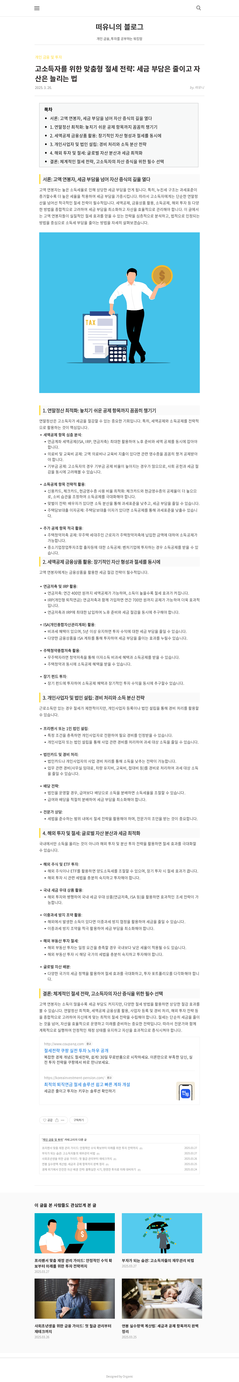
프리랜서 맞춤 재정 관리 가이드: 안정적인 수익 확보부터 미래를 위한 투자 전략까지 (90, 1148)
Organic (128, 1376)
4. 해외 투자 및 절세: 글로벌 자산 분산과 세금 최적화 (96, 153)
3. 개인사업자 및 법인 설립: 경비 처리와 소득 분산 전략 (98, 144)
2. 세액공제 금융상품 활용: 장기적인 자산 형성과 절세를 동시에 (106, 135)
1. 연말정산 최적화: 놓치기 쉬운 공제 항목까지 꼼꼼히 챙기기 (104, 127)
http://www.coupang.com (64, 1044)
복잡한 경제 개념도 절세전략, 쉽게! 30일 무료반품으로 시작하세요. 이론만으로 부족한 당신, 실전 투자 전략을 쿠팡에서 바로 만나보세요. (118, 1059)
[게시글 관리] (63, 1120)
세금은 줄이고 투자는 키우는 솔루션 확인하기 (80, 1090)
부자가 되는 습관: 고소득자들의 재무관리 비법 (68, 1153)
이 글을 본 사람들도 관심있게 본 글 (65, 1205)
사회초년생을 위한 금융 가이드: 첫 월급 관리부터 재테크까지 (77, 1159)
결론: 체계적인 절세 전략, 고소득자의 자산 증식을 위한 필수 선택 (107, 161)
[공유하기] (57, 1120)
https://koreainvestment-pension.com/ (74, 1078)
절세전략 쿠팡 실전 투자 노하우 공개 (76, 1050)
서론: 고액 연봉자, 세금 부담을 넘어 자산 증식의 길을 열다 (101, 118)
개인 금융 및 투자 (48, 57)
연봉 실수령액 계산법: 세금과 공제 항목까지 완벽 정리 (73, 1164)
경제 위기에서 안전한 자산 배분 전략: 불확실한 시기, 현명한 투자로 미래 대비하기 (89, 1169)
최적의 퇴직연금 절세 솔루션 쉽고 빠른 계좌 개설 (87, 1084)
